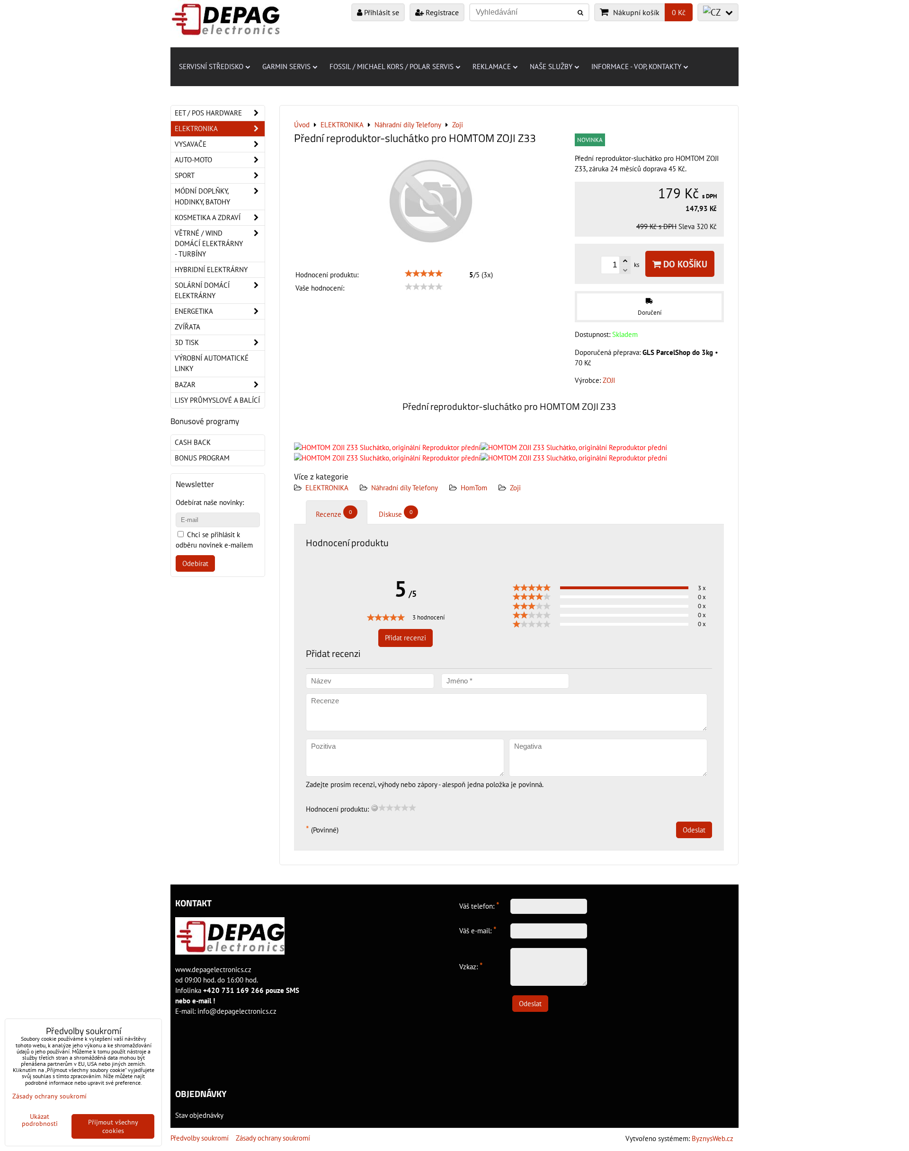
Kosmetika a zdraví (208, 217)
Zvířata (187, 326)
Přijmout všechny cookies (113, 1126)
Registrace (441, 12)
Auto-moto (193, 159)
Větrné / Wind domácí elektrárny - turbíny (209, 243)
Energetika (194, 311)
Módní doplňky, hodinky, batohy (202, 196)
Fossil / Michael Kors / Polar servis (392, 66)
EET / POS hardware (208, 112)
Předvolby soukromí (199, 1137)
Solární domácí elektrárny (202, 290)
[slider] (424, 273)
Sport (185, 175)
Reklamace (491, 66)
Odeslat (694, 829)
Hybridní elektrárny (211, 269)
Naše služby (551, 66)
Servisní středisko (211, 66)
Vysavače (190, 144)
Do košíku (684, 264)
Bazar (185, 384)
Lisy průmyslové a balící (217, 400)
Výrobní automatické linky (212, 363)
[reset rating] (374, 808)
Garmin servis (286, 66)
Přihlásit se (380, 12)
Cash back (193, 442)
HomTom (474, 487)
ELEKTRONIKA (326, 487)
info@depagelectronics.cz (236, 1011)
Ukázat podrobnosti (40, 1120)
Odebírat (195, 563)
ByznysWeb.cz (712, 1138)
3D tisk (187, 342)
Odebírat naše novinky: (210, 502)
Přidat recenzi (405, 637)
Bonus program (202, 457)
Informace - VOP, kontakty (636, 66)
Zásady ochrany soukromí (273, 1137)
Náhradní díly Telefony (404, 487)
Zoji (515, 487)
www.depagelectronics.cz (213, 969)
